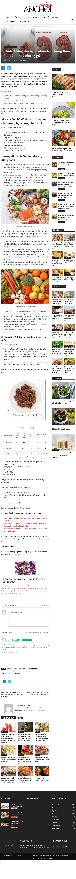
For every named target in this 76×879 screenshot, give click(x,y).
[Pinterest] (57, 846)
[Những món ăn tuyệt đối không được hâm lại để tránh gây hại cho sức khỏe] (57, 327)
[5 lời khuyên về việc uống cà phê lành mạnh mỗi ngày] (69, 272)
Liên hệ (51, 858)
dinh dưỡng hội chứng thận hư (10, 671)
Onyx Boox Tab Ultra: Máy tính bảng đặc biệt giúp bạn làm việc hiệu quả (11, 694)
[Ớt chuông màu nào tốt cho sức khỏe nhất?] (42, 771)
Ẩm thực (18, 17)
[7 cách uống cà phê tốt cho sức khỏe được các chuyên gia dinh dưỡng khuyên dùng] (25, 727)
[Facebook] (53, 846)
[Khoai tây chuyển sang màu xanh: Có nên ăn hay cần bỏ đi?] (54, 216)
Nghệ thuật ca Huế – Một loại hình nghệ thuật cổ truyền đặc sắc (38, 693)
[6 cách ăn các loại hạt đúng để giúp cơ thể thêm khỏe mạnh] (5, 806)
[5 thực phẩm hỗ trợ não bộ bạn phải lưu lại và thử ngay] (57, 294)
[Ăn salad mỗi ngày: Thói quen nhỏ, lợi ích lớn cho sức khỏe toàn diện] (63, 138)
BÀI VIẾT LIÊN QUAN (9, 718)
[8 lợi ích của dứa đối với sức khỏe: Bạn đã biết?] (54, 175)
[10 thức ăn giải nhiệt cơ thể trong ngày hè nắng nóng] (69, 255)
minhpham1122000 (22, 706)
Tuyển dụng (55, 855)
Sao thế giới (56, 805)
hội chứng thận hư (7, 673)
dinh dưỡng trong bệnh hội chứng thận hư (32, 671)
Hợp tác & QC (64, 855)
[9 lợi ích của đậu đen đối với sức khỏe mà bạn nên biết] (54, 195)
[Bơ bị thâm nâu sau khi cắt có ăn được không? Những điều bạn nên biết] (54, 205)
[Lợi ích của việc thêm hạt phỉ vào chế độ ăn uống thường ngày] (5, 815)
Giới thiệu (35, 855)
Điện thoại (55, 820)
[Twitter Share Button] (9, 68)
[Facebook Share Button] (3, 68)
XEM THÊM (20, 718)
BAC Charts (36, 858)
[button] (72, 19)
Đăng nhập (45, 605)
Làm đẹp (35, 17)
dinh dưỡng (33, 119)
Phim (54, 808)
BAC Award (44, 858)
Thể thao (55, 17)
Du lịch (26, 17)
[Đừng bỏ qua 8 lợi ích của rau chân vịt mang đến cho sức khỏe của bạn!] (57, 344)
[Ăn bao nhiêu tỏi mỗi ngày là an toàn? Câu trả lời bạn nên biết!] (8, 771)
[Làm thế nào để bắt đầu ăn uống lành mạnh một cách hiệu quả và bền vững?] (42, 727)
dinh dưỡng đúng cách (33, 668)
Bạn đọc (31, 22)
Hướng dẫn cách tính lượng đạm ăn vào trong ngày (22, 103)
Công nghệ (45, 17)
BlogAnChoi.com (25, 845)
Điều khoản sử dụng (45, 855)
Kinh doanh (11, 22)
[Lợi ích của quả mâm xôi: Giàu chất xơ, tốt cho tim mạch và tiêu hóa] (63, 416)
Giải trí (9, 17)
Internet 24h (56, 826)
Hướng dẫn (17, 673)
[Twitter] (66, 846)
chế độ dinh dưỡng (12, 668)
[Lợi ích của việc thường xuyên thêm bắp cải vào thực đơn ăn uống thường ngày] (63, 110)
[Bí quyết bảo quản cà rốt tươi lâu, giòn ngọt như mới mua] (25, 771)
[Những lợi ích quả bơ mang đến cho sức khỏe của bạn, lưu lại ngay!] (69, 327)
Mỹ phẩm (55, 811)
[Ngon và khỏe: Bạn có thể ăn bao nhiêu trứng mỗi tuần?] (8, 750)
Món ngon (55, 829)
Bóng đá (55, 823)
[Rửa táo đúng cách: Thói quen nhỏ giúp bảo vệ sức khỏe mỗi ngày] (25, 750)
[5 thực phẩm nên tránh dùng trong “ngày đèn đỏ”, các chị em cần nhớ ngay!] (57, 237)
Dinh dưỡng (13, 47)
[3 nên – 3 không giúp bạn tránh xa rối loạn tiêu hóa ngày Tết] (57, 272)
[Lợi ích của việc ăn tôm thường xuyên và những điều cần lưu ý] (63, 82)
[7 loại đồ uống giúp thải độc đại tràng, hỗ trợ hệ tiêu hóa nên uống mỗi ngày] (69, 294)
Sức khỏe (22, 22)
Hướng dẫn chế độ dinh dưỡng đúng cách (19, 101)
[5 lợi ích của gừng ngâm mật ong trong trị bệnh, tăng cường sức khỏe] (57, 361)
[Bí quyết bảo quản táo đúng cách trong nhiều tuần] (42, 750)
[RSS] (62, 846)
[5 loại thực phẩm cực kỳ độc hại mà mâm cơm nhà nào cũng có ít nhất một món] (69, 237)
